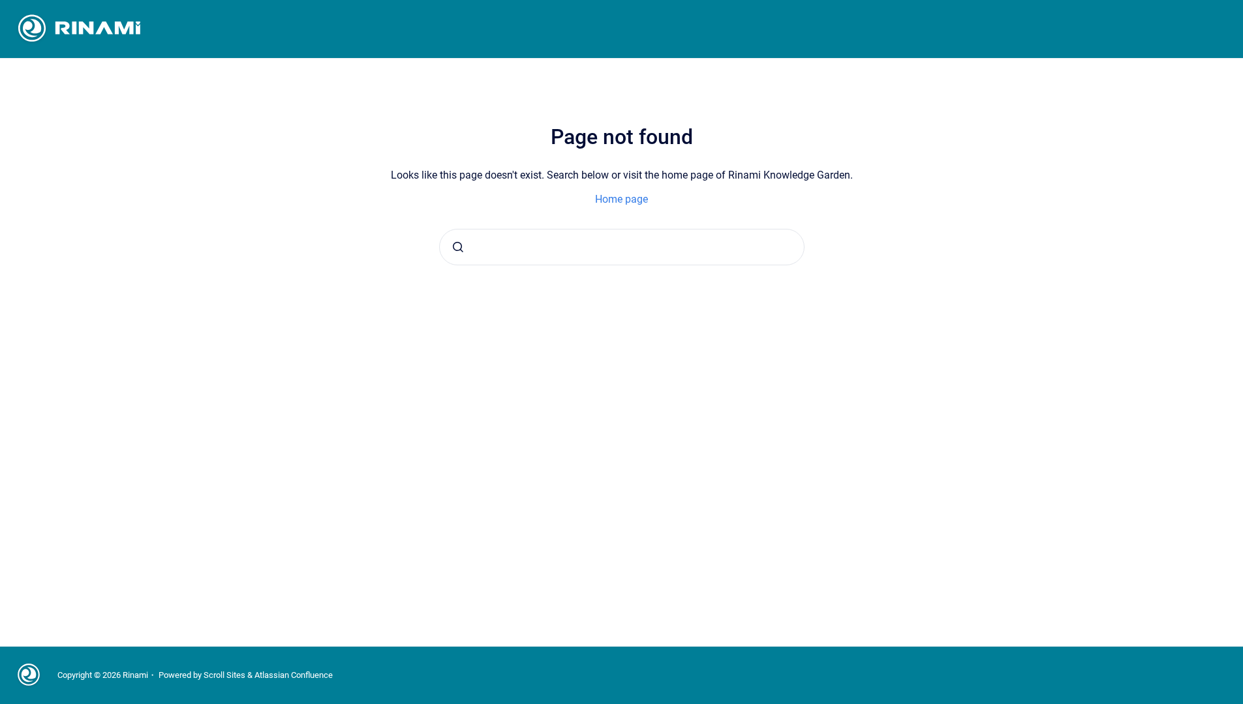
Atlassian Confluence (293, 675)
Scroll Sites (224, 675)
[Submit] (458, 247)
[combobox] (622, 247)
